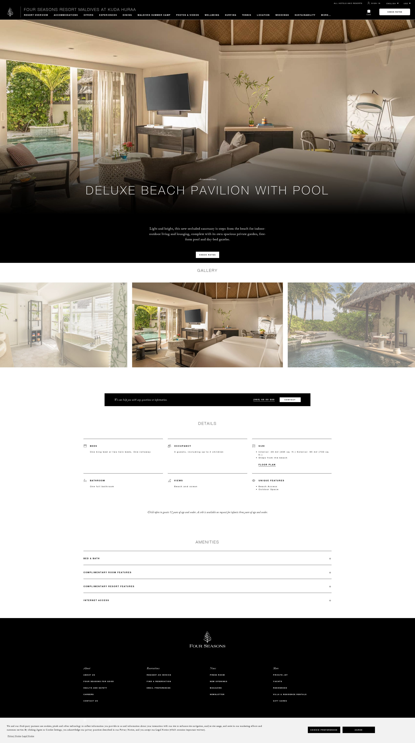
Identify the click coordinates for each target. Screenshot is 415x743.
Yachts (277, 681)
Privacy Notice (14, 736)
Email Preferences (159, 688)
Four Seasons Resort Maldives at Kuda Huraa (80, 9)
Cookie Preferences (324, 730)
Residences (280, 688)
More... (326, 15)
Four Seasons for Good (98, 681)
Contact (290, 400)
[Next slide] (285, 320)
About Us (89, 675)
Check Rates (394, 12)
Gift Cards (280, 701)
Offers (89, 15)
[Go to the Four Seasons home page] (10, 11)
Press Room (217, 675)
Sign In (375, 3)
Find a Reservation (159, 681)
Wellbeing (212, 15)
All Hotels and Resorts (348, 3)
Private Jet (280, 675)
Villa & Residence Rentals (290, 694)
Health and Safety (95, 688)
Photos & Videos (187, 15)
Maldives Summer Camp (154, 15)
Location (263, 15)
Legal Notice (28, 736)
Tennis (246, 15)
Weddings (282, 15)
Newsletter (217, 694)
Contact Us (90, 701)
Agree (359, 730)
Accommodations (66, 15)
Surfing (230, 15)
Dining (127, 15)
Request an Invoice (159, 675)
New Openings (218, 681)
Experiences (108, 15)
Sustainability (305, 15)
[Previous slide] (129, 320)
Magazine (216, 688)
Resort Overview (36, 15)
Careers (88, 694)
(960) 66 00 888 (264, 399)
